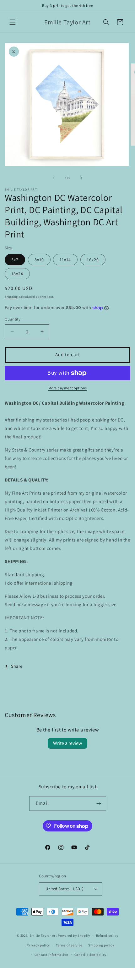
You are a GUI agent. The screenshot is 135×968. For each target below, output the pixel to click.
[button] (12, 22)
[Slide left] (54, 178)
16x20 (93, 259)
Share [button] (17, 666)
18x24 (17, 274)
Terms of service (69, 945)
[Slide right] (81, 178)
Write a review (67, 743)
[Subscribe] (99, 803)
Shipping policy (101, 945)
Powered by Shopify (74, 935)
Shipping (11, 297)
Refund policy (107, 935)
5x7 (15, 259)
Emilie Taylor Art (43, 935)
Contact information (51, 954)
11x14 (65, 259)
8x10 (39, 259)
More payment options (67, 388)
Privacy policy (38, 945)
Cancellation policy (90, 954)
